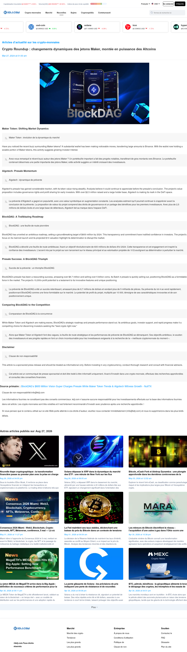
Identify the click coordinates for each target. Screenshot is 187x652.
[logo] (12, 12)
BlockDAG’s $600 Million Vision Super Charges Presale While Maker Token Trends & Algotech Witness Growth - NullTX (86, 386)
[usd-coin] (13, 27)
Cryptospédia (87, 12)
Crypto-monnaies (33, 12)
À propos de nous (121, 633)
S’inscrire (180, 4)
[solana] (62, 27)
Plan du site (166, 646)
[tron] (110, 27)
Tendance (71, 637)
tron (117, 25)
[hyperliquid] (158, 27)
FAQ (163, 637)
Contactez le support (166, 633)
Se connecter (168, 4)
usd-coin (23, 25)
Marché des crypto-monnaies (75, 633)
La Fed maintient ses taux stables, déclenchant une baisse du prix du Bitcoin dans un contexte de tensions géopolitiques (93, 529)
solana (70, 25)
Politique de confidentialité (120, 642)
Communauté (104, 12)
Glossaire (165, 642)
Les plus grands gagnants (74, 642)
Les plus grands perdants (74, 646)
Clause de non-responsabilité (120, 646)
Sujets (74, 12)
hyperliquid (169, 25)
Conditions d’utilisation (123, 637)
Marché (48, 12)
